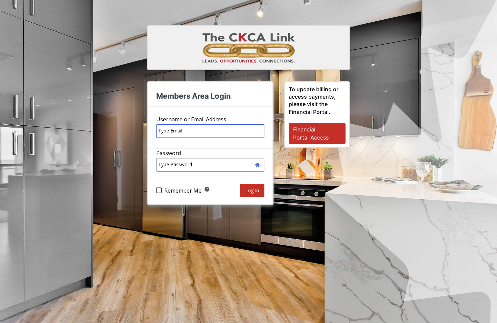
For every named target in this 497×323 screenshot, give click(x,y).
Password (168, 153)
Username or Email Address (191, 119)
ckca (249, 48)
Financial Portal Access (311, 133)
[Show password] (257, 165)
